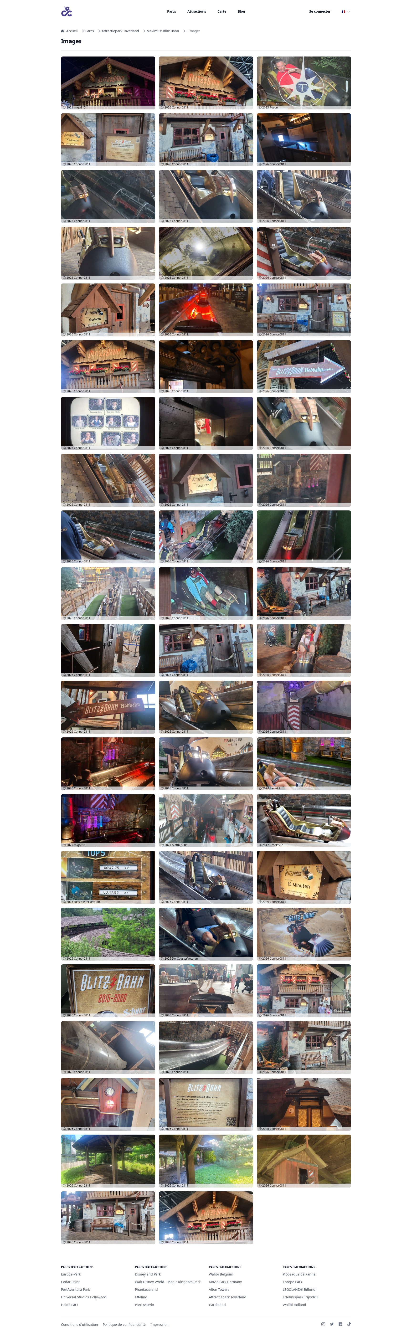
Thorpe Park (292, 1282)
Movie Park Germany (225, 1282)
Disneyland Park (148, 1274)
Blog (241, 11)
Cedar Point (70, 1282)
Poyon (274, 107)
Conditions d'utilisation (79, 1324)
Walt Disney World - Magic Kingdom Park (168, 1282)
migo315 (80, 107)
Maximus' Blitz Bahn (163, 31)
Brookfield (276, 845)
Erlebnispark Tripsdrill (300, 1297)
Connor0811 (180, 107)
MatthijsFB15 (180, 845)
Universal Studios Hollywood (83, 1297)
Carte (221, 11)
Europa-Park (71, 1274)
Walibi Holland (294, 1304)
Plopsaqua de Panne (299, 1274)
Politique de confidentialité (124, 1324)
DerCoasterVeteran (87, 902)
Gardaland (217, 1304)
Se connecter (319, 11)
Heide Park (69, 1304)
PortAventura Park (75, 1289)
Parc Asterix (144, 1304)
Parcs (171, 11)
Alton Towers (219, 1289)
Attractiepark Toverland (120, 31)
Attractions (196, 11)
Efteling (141, 1297)
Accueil (72, 31)
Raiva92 (275, 788)
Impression (159, 1324)
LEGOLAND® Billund (299, 1289)
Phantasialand (146, 1289)
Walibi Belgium (221, 1274)
